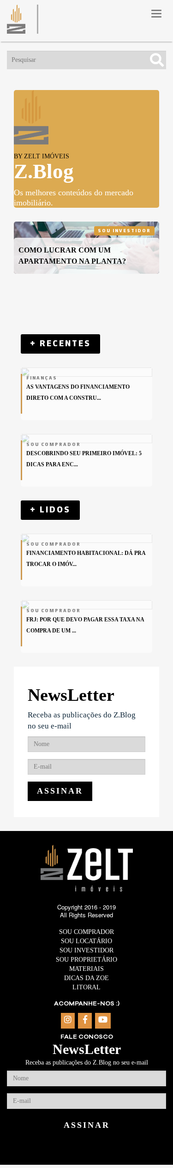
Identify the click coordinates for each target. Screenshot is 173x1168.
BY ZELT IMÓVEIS (41, 156)
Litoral (86, 987)
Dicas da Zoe (86, 978)
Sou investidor (124, 231)
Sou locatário (86, 941)
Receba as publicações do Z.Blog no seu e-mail (82, 720)
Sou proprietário (86, 959)
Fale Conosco (86, 1037)
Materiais (86, 968)
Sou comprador (86, 931)
